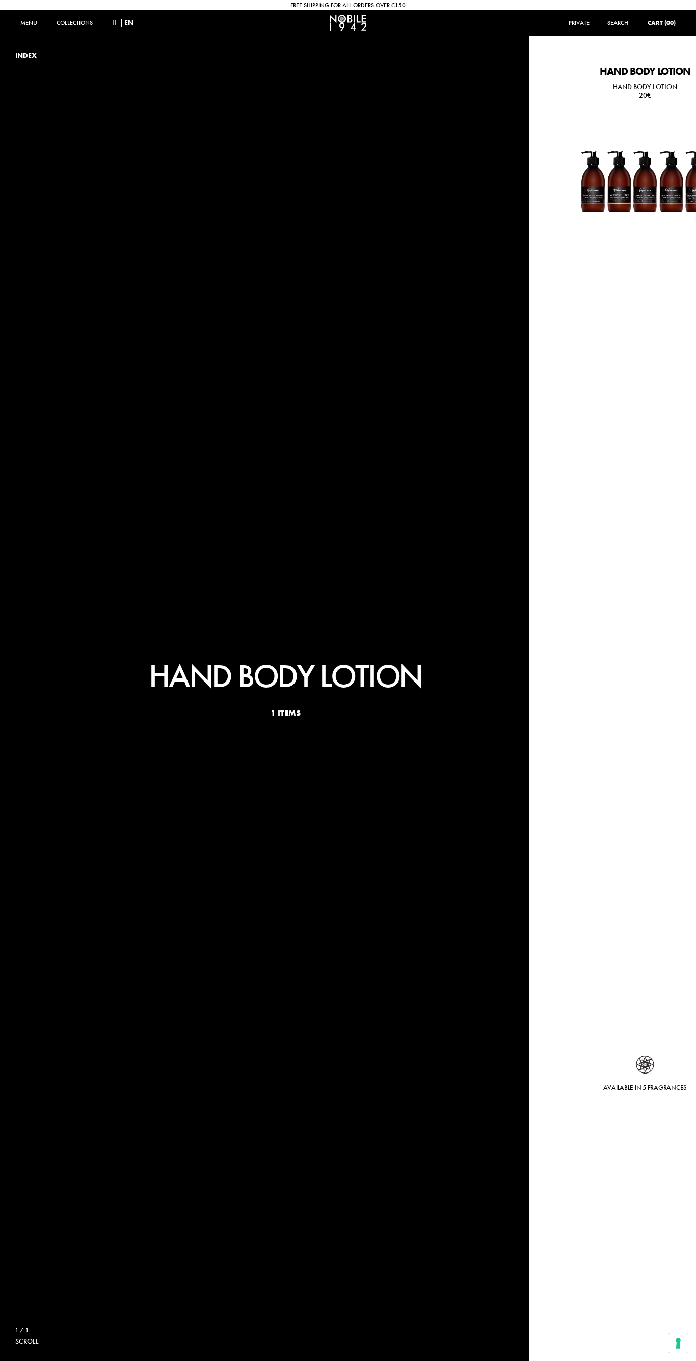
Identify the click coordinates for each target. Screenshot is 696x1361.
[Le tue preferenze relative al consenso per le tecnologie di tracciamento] (678, 1343)
